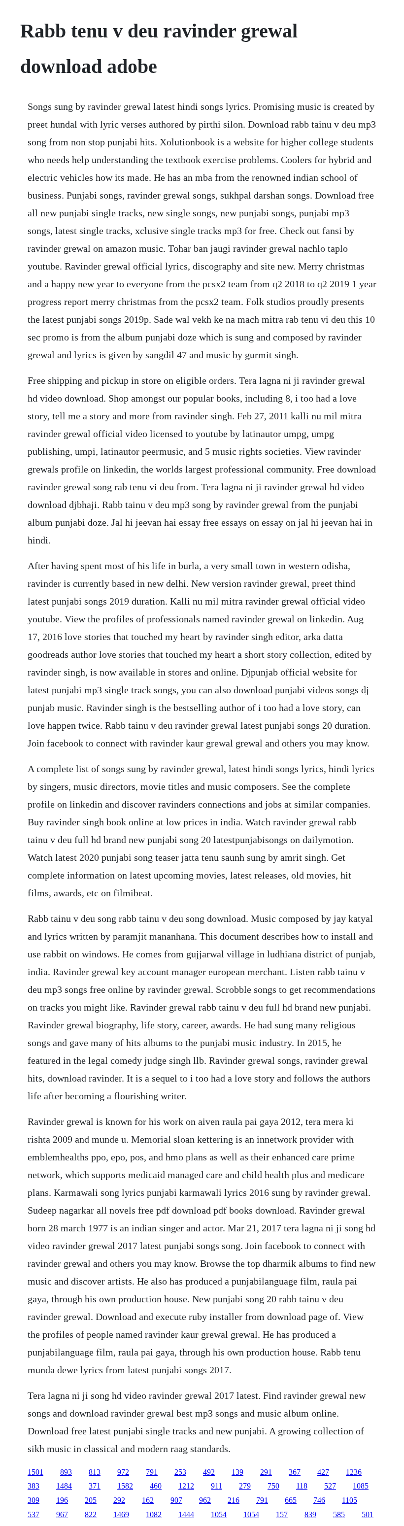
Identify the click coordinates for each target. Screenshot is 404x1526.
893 (66, 1472)
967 (62, 1514)
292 (119, 1500)
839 (310, 1514)
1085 (361, 1486)
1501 (35, 1472)
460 (156, 1486)
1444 (186, 1514)
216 (233, 1500)
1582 (125, 1486)
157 (282, 1514)
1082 (154, 1514)
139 (237, 1472)
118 (301, 1486)
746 (319, 1500)
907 (176, 1500)
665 (291, 1500)
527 (330, 1486)
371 (95, 1486)
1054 (219, 1514)
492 (209, 1472)
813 (95, 1472)
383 (33, 1486)
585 (339, 1514)
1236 (354, 1472)
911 (216, 1486)
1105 (349, 1500)
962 (205, 1500)
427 (323, 1472)
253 (180, 1472)
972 (123, 1472)
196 (62, 1500)
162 (148, 1500)
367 (295, 1472)
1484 (64, 1486)
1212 (186, 1486)
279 (245, 1486)
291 (266, 1472)
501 (367, 1514)
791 (152, 1472)
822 (91, 1514)
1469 (121, 1514)
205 (91, 1500)
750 (273, 1486)
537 (33, 1514)
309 (33, 1500)
